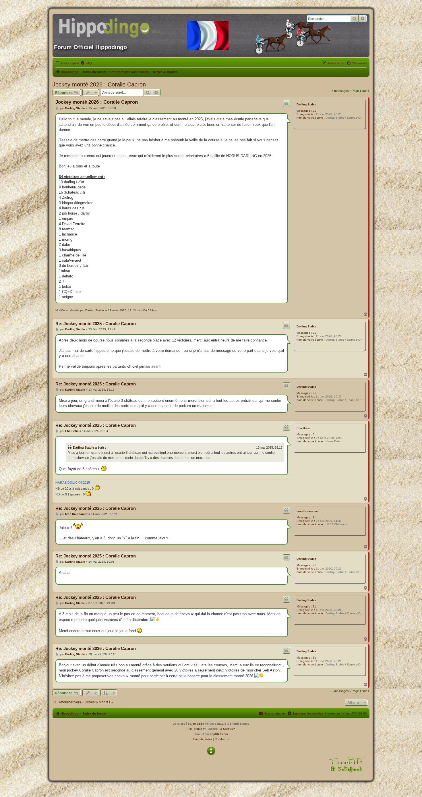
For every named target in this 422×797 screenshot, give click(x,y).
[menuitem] (86, 63)
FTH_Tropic (194, 728)
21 (314, 110)
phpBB (197, 723)
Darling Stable (306, 104)
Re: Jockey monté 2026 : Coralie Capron (95, 648)
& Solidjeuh (227, 728)
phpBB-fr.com (219, 734)
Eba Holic (303, 428)
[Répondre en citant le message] (286, 103)
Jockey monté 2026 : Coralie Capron (99, 84)
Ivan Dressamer (308, 511)
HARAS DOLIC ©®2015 (72, 482)
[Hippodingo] (109, 26)
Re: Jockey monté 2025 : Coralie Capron (95, 323)
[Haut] (211, 750)
